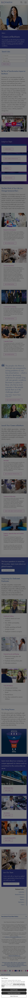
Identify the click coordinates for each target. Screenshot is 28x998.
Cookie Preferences (14, 996)
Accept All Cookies (14, 990)
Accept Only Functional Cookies (14, 993)
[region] (14, 987)
